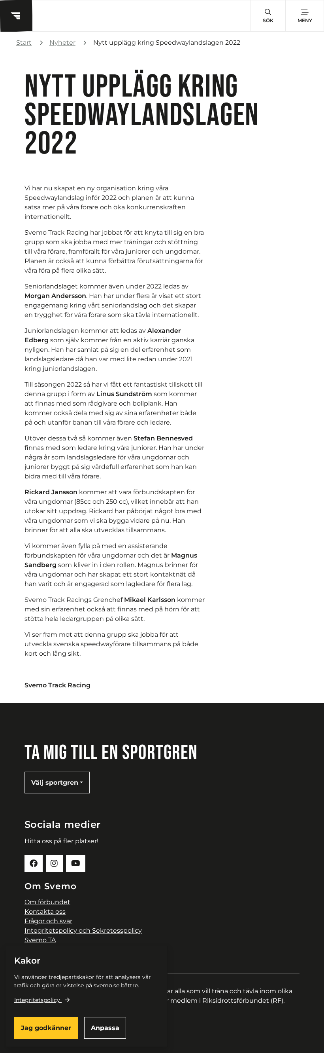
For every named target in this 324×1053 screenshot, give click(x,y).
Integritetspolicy (37, 1000)
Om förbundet (47, 902)
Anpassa (105, 1028)
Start (24, 42)
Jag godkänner (46, 1028)
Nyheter (62, 42)
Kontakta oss (45, 911)
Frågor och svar (48, 921)
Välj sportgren (54, 782)
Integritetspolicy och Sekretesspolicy (83, 930)
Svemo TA (40, 940)
